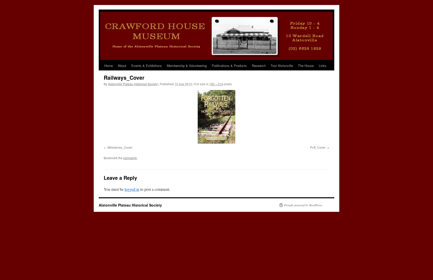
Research (259, 65)
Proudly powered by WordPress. (303, 205)
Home (108, 65)
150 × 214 (216, 84)
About (122, 65)
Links (323, 65)
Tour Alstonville (282, 65)
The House (306, 65)
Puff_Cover (318, 147)
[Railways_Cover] (216, 117)
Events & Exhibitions (146, 65)
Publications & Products (229, 65)
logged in (132, 189)
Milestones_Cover (119, 147)
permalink (130, 158)
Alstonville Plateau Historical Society (133, 84)
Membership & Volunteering (187, 65)
